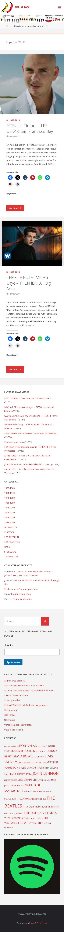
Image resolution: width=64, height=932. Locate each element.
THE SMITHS (25, 818)
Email (8, 645)
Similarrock (9, 589)
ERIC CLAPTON (24, 762)
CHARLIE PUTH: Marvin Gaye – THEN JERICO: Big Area (28, 283)
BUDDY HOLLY (42, 751)
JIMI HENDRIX (11, 774)
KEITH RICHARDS (10, 780)
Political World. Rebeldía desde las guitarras (25, 705)
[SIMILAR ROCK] (7, 7)
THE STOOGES (37, 818)
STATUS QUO (10, 799)
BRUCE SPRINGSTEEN (22, 751)
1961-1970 (9, 493)
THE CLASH (28, 806)
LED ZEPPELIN (11, 537)
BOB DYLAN (28, 745)
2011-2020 (14, 120)
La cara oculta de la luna (16, 695)
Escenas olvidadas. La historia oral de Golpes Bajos (29, 690)
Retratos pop (11, 710)
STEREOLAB (10, 551)
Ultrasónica (9, 720)
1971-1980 (9, 497)
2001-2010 (9, 512)
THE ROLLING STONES (40, 813)
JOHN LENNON (46, 773)
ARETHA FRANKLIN (11, 746)
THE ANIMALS (23, 798)
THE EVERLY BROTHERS (44, 806)
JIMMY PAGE (25, 774)
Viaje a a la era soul (13, 729)
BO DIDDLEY (10, 527)
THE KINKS (18, 813)
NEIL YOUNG (18, 785)
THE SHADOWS (12, 818)
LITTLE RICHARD (44, 780)
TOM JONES (37, 823)
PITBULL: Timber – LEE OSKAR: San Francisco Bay (29, 128)
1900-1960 (9, 488)
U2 (45, 823)
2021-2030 (9, 522)
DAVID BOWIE (22, 756)
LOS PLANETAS (12, 542)
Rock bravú (9, 714)
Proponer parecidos (28, 589)
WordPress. (42, 923)
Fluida (31, 923)
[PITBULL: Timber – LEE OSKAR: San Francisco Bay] (32, 84)
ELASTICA (9, 532)
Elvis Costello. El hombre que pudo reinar (24, 685)
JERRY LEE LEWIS (51, 768)
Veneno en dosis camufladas (18, 724)
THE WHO (24, 823)
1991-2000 (9, 507)
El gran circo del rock (14, 680)
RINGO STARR (30, 791)
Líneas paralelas (12, 700)
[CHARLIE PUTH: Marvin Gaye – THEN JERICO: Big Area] (32, 243)
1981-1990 (9, 502)
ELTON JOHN (39, 757)
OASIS (7, 546)
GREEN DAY (25, 767)
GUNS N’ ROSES (37, 768)
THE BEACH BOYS (38, 799)
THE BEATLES (11, 556)
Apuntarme (13, 662)
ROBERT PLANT (45, 791)
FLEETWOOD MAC (39, 762)
